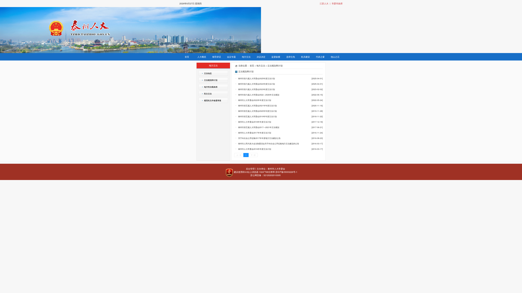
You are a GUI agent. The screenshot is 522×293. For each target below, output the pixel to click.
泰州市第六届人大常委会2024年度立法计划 (256, 83)
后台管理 (250, 168)
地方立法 (246, 56)
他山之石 (335, 56)
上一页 (238, 155)
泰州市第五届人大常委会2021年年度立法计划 (257, 105)
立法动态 (208, 73)
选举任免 (290, 56)
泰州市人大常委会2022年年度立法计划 (254, 100)
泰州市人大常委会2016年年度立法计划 (254, 149)
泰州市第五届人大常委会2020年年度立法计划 (257, 111)
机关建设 (305, 56)
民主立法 (208, 93)
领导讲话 (216, 56)
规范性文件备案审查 (212, 100)
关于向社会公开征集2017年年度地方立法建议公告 (259, 138)
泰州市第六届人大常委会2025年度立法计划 (256, 78)
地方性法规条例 (210, 86)
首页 (187, 56)
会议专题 (231, 56)
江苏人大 (324, 3)
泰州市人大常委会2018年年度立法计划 (254, 121)
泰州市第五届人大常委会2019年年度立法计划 (257, 116)
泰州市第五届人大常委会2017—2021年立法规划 (258, 127)
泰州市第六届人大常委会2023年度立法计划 (256, 89)
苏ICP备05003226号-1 (286, 171)
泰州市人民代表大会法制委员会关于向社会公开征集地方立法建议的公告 (268, 143)
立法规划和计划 (210, 80)
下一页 (253, 155)
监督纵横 (275, 56)
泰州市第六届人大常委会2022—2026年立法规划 (258, 94)
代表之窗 (320, 56)
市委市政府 (337, 3)
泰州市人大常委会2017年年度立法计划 (254, 132)
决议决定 (261, 56)
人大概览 (201, 56)
